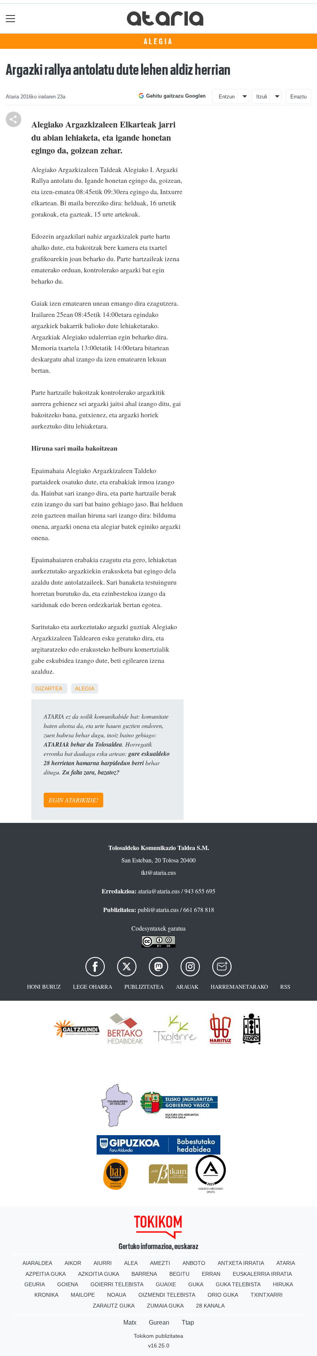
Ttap (188, 1322)
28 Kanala (210, 1306)
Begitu (179, 1274)
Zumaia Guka (165, 1306)
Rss (285, 986)
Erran (211, 1274)
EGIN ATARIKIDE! (73, 800)
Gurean (159, 1322)
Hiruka (283, 1284)
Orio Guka (223, 1295)
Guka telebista (238, 1284)
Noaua (116, 1295)
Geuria (34, 1284)
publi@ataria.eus (158, 909)
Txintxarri (267, 1295)
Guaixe (166, 1284)
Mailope (83, 1295)
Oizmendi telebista (166, 1295)
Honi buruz (44, 986)
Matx (129, 1322)
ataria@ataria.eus (159, 891)
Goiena (67, 1284)
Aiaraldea (37, 1263)
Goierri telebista (116, 1284)
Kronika (46, 1295)
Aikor (73, 1263)
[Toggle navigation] (10, 18)
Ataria (285, 1263)
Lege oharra (92, 986)
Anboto (193, 1263)
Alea (131, 1263)
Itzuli (261, 97)
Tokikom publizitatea (158, 1336)
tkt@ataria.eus (158, 872)
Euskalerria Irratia (262, 1274)
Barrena (144, 1274)
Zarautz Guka (114, 1306)
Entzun (227, 97)
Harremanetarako (239, 986)
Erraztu (298, 97)
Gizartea (48, 688)
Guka (195, 1284)
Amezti (160, 1263)
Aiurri (103, 1263)
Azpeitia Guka (46, 1274)
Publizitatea (144, 986)
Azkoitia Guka (98, 1274)
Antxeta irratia (241, 1263)
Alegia (159, 41)
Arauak (187, 986)
